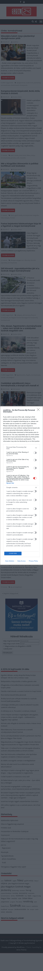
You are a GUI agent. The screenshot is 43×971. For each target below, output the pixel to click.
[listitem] (21, 447)
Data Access (21, 561)
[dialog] (21, 485)
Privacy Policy (33, 561)
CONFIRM (13, 553)
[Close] (39, 410)
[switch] (35, 453)
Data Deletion (9, 561)
